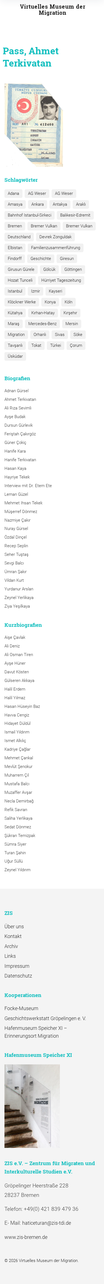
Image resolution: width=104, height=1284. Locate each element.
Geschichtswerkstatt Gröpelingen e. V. (45, 1018)
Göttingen (73, 269)
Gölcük (49, 269)
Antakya (60, 204)
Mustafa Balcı (16, 783)
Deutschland (19, 236)
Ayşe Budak (15, 416)
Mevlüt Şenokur (18, 766)
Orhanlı (40, 334)
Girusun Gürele (21, 269)
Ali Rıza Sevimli (17, 408)
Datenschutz (18, 976)
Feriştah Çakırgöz (20, 433)
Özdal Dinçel (15, 537)
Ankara (37, 204)
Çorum (76, 345)
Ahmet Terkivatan (20, 399)
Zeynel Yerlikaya (19, 597)
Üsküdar (15, 356)
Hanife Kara (15, 451)
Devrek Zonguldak (55, 236)
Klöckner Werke (22, 302)
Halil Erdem (14, 689)
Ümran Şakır (15, 571)
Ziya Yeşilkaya (17, 606)
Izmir (35, 291)
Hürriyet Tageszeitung (61, 280)
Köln (68, 302)
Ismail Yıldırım (16, 732)
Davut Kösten (16, 671)
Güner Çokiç (15, 442)
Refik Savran (15, 809)
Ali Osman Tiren (18, 654)
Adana (13, 193)
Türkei (55, 345)
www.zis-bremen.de (25, 1237)
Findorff (15, 258)
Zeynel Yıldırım (17, 869)
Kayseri (55, 291)
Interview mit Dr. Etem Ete (28, 485)
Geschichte (41, 258)
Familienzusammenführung (55, 247)
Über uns (14, 926)
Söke (77, 334)
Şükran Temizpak (19, 835)
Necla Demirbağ (19, 801)
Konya (50, 302)
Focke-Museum (21, 1008)
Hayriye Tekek (17, 477)
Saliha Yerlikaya (18, 818)
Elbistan (15, 247)
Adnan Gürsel (16, 390)
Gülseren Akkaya (19, 680)
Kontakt (13, 936)
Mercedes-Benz (42, 323)
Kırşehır (70, 312)
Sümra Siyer (15, 844)
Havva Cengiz (16, 715)
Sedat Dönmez (17, 826)
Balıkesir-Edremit (75, 215)
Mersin (71, 323)
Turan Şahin (15, 852)
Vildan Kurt (14, 580)
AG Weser (37, 193)
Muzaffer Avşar (18, 792)
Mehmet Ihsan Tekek (23, 502)
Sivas (60, 334)
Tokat (36, 345)
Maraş (13, 323)
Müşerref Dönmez (20, 511)
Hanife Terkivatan (20, 459)
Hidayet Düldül (17, 723)
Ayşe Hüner (15, 663)
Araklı (81, 204)
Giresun (67, 258)
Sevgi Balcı (14, 563)
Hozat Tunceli (20, 280)
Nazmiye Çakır (17, 520)
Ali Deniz (12, 646)
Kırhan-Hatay (43, 312)
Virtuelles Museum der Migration (52, 9)
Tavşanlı (15, 345)
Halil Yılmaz (14, 697)
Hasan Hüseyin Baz (22, 706)
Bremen (15, 226)
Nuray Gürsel (16, 528)
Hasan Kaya (15, 468)
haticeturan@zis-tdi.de (46, 1223)
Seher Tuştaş (16, 554)
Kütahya (15, 312)
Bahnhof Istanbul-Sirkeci (29, 215)
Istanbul (15, 291)
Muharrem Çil (16, 775)
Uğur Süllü (13, 861)
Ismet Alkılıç (16, 740)
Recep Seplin (16, 545)
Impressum (16, 966)
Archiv (11, 946)
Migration (16, 334)
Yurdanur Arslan (18, 588)
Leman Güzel (16, 494)
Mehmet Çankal (18, 757)
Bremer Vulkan (44, 226)
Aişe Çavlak (14, 637)
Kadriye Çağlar (17, 749)
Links (10, 956)
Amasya (15, 204)
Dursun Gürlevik (18, 425)
